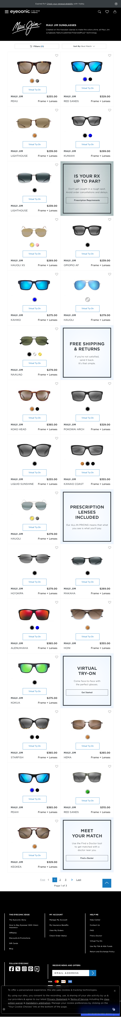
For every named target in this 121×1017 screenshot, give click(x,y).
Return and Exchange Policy (102, 952)
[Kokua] (34, 669)
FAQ (92, 930)
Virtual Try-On (35, 90)
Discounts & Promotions (19, 938)
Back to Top (106, 883)
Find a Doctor (87, 858)
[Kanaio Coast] (87, 450)
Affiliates (13, 933)
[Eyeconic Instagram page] (24, 971)
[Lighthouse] (34, 122)
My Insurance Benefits (58, 925)
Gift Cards (13, 943)
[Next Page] (70, 880)
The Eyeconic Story (17, 920)
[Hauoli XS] (34, 232)
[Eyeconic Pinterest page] (30, 971)
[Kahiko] (34, 286)
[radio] (32, 81)
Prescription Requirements (87, 200)
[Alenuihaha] (34, 614)
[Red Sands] (87, 67)
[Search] (99, 11)
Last (78, 880)
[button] (107, 11)
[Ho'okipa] (34, 560)
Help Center (95, 920)
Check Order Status (58, 936)
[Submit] (92, 973)
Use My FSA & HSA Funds (101, 946)
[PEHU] (34, 68)
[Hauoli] (87, 286)
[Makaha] (87, 560)
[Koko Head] (34, 396)
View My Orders (56, 930)
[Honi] (87, 614)
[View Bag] (115, 11)
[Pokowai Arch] (87, 396)
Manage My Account (58, 920)
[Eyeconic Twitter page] (17, 971)
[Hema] (87, 724)
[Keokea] (34, 833)
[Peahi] (34, 778)
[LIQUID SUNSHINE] (34, 450)
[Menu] (7, 12)
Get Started (87, 692)
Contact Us (95, 925)
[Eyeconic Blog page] (37, 972)
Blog (11, 949)
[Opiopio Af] (87, 232)
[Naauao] (34, 341)
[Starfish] (34, 724)
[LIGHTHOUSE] (34, 177)
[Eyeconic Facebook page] (11, 971)
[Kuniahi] (87, 122)
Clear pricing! (46, 4)
